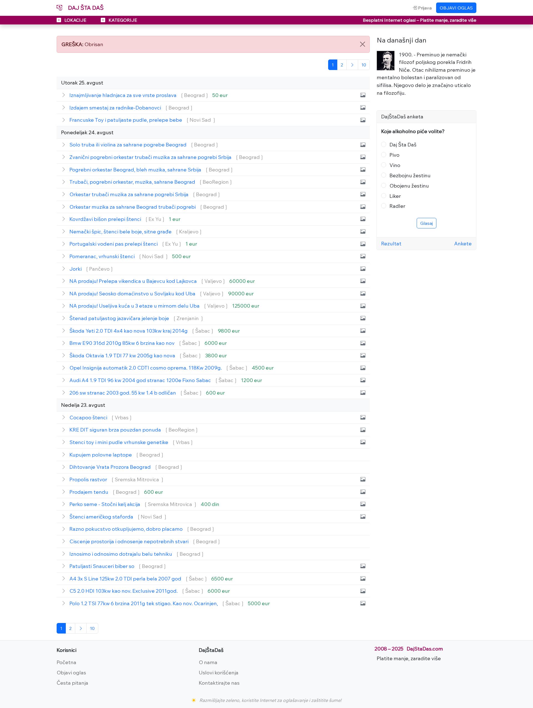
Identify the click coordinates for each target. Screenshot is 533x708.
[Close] (362, 44)
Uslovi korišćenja (218, 672)
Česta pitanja (72, 682)
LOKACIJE (75, 20)
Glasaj (426, 223)
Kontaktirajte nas (219, 682)
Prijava (424, 8)
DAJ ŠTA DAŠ (85, 7)
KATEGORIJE (122, 20)
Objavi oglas (71, 672)
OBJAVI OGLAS (456, 8)
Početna (66, 662)
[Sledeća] (352, 64)
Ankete (463, 243)
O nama (208, 662)
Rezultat (391, 243)
